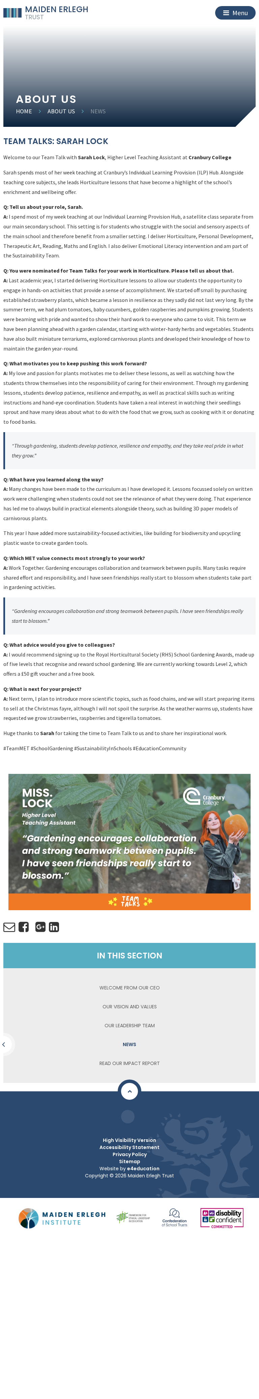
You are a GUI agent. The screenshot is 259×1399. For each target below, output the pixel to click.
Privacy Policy (130, 1154)
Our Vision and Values (130, 1006)
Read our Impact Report (129, 1063)
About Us (61, 111)
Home (24, 111)
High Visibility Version (129, 1140)
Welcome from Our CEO (129, 987)
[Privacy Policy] (128, 1116)
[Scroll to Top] (129, 1091)
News (98, 111)
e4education (143, 1168)
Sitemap (129, 1161)
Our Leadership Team (130, 1025)
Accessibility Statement (129, 1147)
